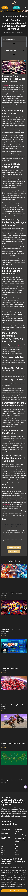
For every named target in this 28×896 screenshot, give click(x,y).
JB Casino (6, 85)
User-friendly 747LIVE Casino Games (12, 593)
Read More (3, 597)
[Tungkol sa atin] (2, 827)
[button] (25, 8)
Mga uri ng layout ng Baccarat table (11, 780)
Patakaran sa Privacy (20, 835)
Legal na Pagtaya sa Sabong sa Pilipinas (13, 743)
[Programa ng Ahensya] (15, 827)
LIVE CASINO (9, 15)
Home (3, 15)
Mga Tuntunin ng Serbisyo (5, 838)
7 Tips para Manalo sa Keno (9, 668)
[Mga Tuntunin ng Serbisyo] (2, 835)
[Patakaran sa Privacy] (15, 833)
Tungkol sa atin (5, 829)
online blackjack (6, 504)
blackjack (18, 345)
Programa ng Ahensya (18, 830)
